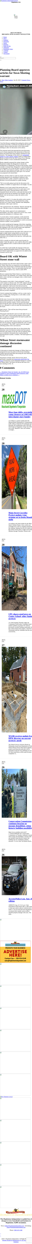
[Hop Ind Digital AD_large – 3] (15, 984)
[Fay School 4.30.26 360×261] (15, 1207)
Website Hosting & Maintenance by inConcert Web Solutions (16, 1241)
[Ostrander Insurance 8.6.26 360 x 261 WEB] (15, 1141)
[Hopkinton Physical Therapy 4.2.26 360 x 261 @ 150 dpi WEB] (15, 1185)
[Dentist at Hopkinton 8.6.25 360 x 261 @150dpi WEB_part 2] (15, 1119)
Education (6, 41)
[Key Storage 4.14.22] (6, 1096)
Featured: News (26, 80)
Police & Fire (7, 46)
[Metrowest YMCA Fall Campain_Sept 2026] (15, 1006)
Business (5, 44)
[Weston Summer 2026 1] (15, 1051)
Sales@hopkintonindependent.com (16, 1227)
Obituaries (6, 47)
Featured (5, 40)
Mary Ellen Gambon (7, 80)
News (5, 38)
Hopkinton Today (8, 49)
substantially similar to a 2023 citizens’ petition (14, 155)
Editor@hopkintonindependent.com (14, 1226)
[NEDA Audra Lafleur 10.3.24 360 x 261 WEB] (15, 1095)
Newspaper (6, 53)
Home (5, 37)
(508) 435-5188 (18, 1230)
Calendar (5, 50)
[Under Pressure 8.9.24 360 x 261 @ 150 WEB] (15, 940)
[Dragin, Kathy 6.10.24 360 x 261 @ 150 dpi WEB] (15, 1073)
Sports (5, 43)
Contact (5, 52)
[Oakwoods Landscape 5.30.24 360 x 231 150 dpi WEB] (15, 1028)
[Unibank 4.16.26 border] (15, 1163)
